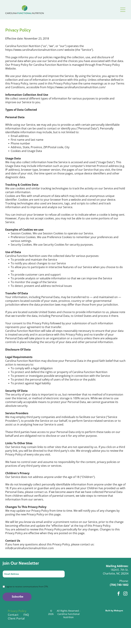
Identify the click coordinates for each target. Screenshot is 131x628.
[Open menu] (122, 9)
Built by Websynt (114, 610)
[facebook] (119, 594)
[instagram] (125, 594)
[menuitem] (17, 611)
